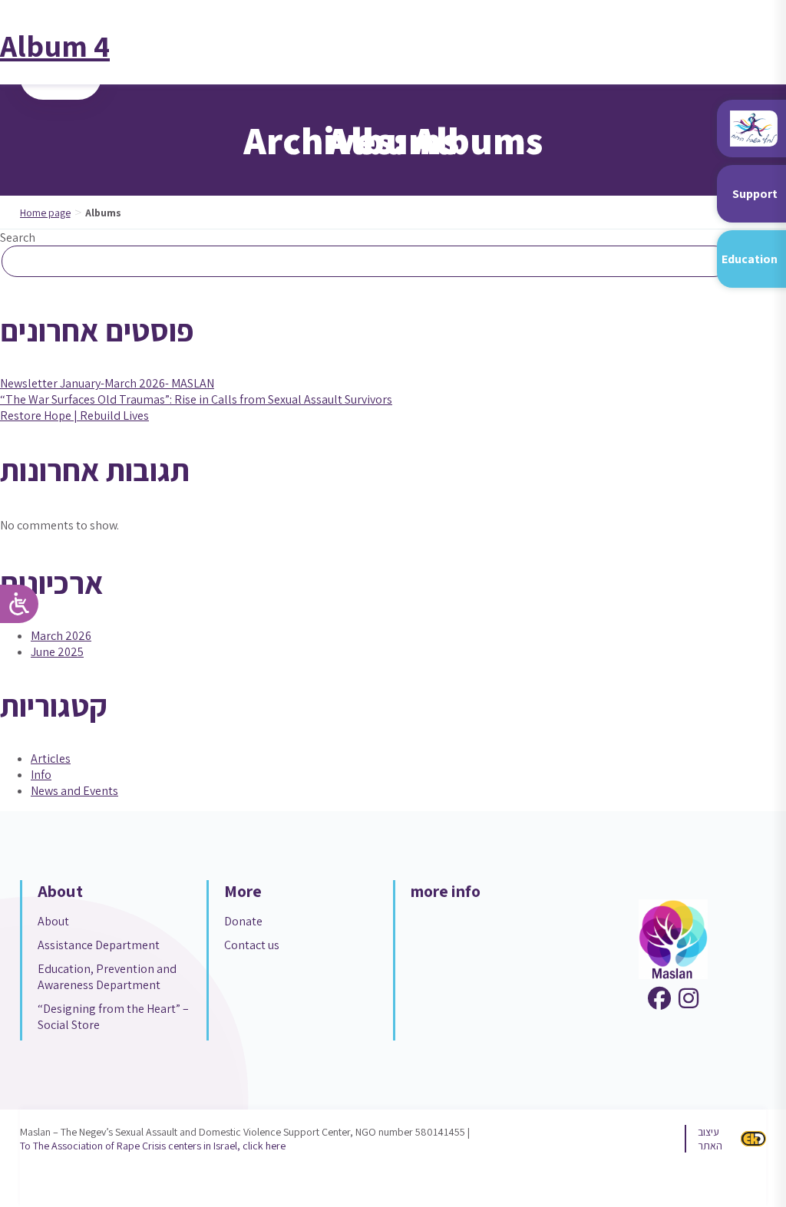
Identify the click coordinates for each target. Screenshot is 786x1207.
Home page (45, 212)
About (53, 921)
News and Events (74, 791)
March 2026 (61, 636)
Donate (243, 921)
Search (17, 237)
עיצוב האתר (710, 1139)
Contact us (251, 945)
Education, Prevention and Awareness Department (107, 977)
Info (41, 775)
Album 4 (55, 45)
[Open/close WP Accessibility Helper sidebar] (19, 604)
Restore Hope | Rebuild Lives (74, 415)
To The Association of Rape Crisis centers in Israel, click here (153, 1146)
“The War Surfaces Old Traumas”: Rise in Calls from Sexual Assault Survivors (196, 399)
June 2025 (57, 652)
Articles (51, 758)
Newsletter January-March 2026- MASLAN (107, 383)
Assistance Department (99, 945)
